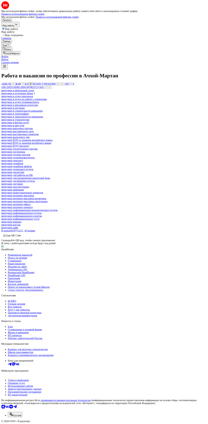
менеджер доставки (12, 183)
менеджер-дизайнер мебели (16, 166)
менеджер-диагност (12, 160)
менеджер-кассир (10, 224)
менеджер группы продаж (15, 154)
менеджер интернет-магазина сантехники (24, 201)
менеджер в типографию (15, 113)
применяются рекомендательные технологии (66, 400)
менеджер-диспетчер (12, 172)
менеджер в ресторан (13, 108)
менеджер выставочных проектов (20, 134)
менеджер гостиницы (13, 151)
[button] (4, 56)
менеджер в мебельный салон (17, 90)
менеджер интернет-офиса (16, 204)
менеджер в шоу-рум (12, 125)
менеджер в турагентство (15, 119)
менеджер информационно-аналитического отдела (29, 210)
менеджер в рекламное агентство (19, 105)
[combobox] (15, 414)
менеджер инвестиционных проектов (22, 192)
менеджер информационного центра (21, 216)
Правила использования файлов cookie (57, 17)
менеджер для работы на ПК (17, 175)
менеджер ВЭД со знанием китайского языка (26, 143)
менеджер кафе (9, 227)
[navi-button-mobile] (4, 66)
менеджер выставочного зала (17, 131)
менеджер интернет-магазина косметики (23, 198)
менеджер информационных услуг (20, 219)
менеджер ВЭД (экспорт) (15, 146)
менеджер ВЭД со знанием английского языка (26, 140)
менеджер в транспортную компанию (22, 116)
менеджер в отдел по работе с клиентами (24, 99)
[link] (6, 49)
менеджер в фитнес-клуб (15, 122)
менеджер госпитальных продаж (19, 148)
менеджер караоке (11, 221)
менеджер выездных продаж (17, 128)
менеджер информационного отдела (21, 213)
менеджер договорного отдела (18, 181)
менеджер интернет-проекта (17, 207)
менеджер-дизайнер (12, 163)
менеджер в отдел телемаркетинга (20, 102)
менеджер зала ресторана (15, 186)
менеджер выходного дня (15, 137)
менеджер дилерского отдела (17, 169)
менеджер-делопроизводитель (18, 157)
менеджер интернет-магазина (17, 195)
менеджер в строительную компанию (22, 110)
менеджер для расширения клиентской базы (25, 178)
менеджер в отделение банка (17, 93)
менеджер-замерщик (12, 189)
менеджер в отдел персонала (17, 96)
